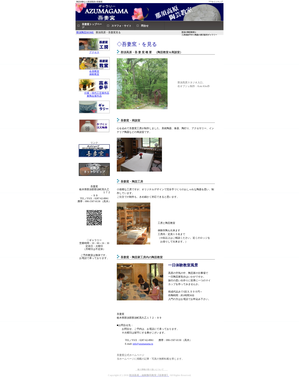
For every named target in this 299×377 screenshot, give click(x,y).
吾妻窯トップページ (92, 25)
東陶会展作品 (94, 96)
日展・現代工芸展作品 (96, 93)
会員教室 (94, 71)
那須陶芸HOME (85, 32)
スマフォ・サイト (121, 25)
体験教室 (94, 74)
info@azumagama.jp (143, 344)
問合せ (145, 25)
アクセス (94, 52)
